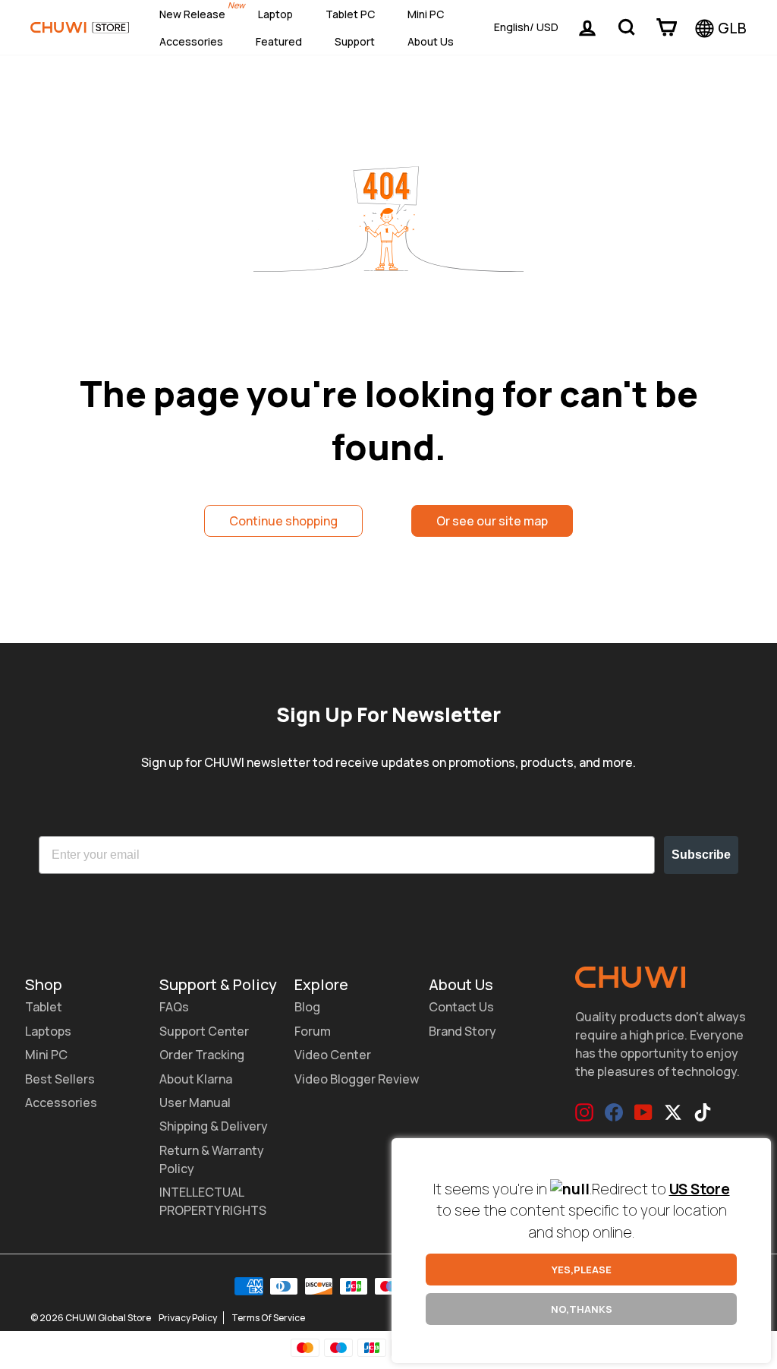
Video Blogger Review (356, 1079)
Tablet (43, 1006)
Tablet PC (350, 14)
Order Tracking (201, 1054)
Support (355, 41)
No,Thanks (581, 1309)
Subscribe (701, 854)
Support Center (204, 1031)
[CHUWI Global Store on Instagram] (584, 1112)
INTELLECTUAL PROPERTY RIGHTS (212, 1201)
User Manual (195, 1102)
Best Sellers (60, 1079)
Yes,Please (582, 1269)
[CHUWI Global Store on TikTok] (703, 1112)
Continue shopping (283, 521)
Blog (307, 1006)
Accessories (191, 41)
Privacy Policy (188, 1317)
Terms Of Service (268, 1317)
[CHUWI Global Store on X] (673, 1112)
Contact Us (461, 1006)
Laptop (275, 14)
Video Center (332, 1054)
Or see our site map (492, 521)
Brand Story (462, 1031)
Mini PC (425, 14)
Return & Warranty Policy (211, 1159)
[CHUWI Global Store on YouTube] (643, 1112)
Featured (279, 41)
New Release (192, 14)
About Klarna (195, 1079)
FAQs (174, 1006)
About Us (430, 41)
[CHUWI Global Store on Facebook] (614, 1112)
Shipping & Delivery (213, 1126)
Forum (312, 1031)
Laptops (48, 1031)
